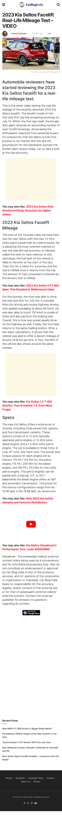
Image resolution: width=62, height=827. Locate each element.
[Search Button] (58, 4)
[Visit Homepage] (31, 4)
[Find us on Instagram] (32, 803)
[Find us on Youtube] (35, 803)
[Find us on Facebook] (24, 803)
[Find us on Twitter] (28, 803)
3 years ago (37, 33)
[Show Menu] (3, 4)
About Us (25, 781)
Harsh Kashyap (19, 33)
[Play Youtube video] (31, 524)
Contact (50, 778)
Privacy (9, 778)
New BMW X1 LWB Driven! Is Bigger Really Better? (27, 728)
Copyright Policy (35, 778)
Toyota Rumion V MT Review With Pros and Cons (26, 742)
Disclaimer (20, 778)
